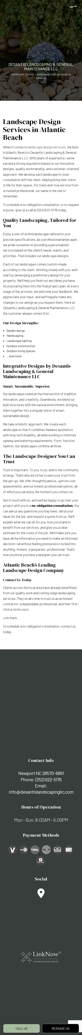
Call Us (21, 1028)
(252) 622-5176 (48, 779)
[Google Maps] (41, 895)
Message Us (60, 1028)
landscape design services (46, 147)
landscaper (21, 609)
